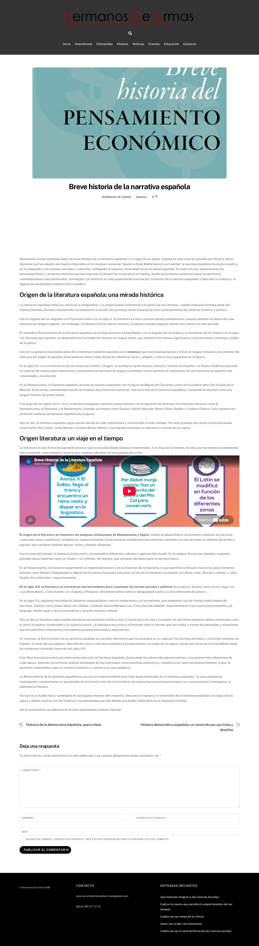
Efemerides (105, 44)
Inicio (67, 44)
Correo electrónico (151, 817)
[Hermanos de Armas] (129, 24)
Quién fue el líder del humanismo (181, 923)
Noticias (138, 44)
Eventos (154, 44)
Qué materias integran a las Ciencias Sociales (189, 897)
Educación (171, 44)
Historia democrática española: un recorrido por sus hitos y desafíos (186, 727)
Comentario (31, 770)
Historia (122, 44)
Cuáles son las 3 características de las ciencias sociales (195, 931)
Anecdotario (83, 44)
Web (25, 831)
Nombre (28, 817)
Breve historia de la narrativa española (129, 186)
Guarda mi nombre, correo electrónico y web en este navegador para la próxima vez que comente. (98, 839)
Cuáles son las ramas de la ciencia (182, 916)
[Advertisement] (129, 228)
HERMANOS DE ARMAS (116, 197)
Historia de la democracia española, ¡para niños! (63, 725)
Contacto (189, 44)
